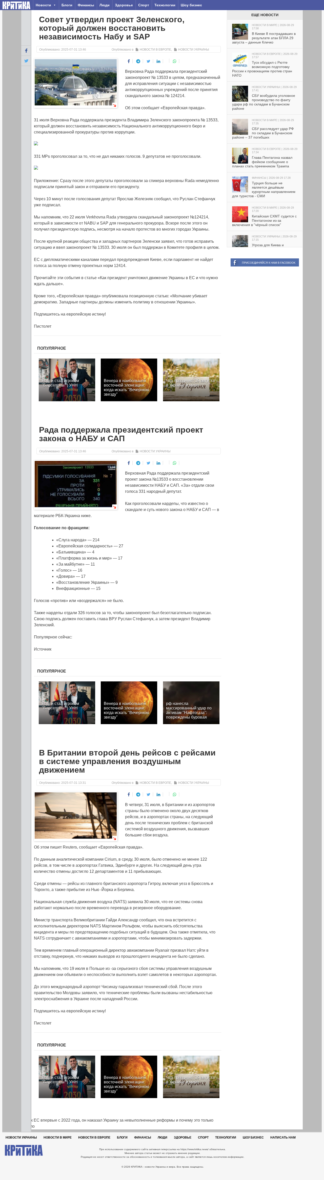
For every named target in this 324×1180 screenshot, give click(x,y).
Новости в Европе (155, 49)
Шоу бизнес (191, 5)
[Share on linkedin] (158, 61)
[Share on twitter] (148, 61)
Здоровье (124, 5)
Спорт (143, 5)
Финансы (86, 5)
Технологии (164, 5)
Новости (43, 5)
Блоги (67, 5)
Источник (42, 649)
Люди (104, 5)
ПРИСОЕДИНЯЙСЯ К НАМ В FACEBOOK (268, 262)
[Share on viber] (166, 61)
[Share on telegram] (138, 61)
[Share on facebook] (129, 61)
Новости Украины (193, 49)
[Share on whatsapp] (174, 61)
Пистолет (42, 326)
